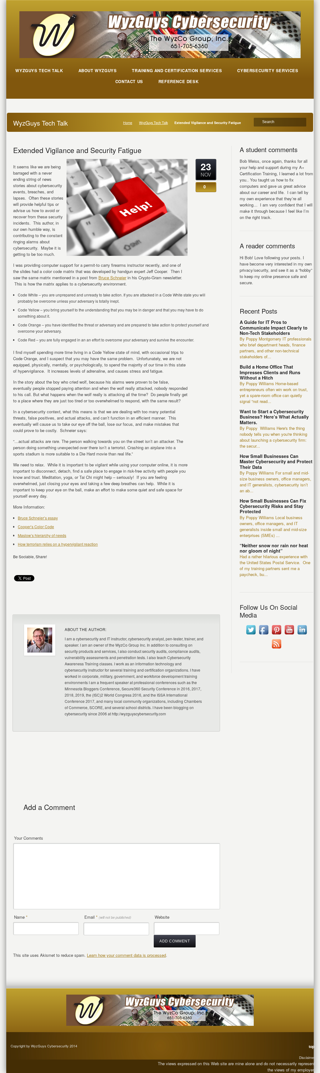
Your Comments (28, 838)
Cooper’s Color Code (36, 526)
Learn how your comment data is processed (126, 955)
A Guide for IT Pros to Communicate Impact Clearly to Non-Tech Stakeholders (274, 327)
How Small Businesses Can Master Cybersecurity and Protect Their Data (276, 461)
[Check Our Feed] (276, 648)
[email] (19, 566)
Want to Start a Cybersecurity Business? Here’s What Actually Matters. (274, 416)
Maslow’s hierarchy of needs (42, 535)
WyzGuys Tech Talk (153, 122)
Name (21, 917)
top (311, 1046)
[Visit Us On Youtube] (289, 634)
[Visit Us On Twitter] (250, 634)
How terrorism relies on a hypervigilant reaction (58, 544)
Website (162, 917)
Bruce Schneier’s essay (38, 517)
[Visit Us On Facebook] (263, 634)
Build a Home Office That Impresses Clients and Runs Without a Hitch (270, 372)
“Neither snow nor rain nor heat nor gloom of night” (274, 548)
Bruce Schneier (112, 278)
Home (127, 122)
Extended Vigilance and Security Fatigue (77, 150)
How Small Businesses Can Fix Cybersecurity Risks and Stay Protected (273, 506)
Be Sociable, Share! (30, 556)
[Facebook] (31, 566)
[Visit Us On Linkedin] (302, 634)
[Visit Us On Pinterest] (276, 634)
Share (206, 602)
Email (107, 917)
